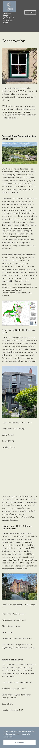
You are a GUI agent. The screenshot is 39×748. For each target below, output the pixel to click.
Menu (31, 12)
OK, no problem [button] (19, 742)
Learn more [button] (8, 737)
